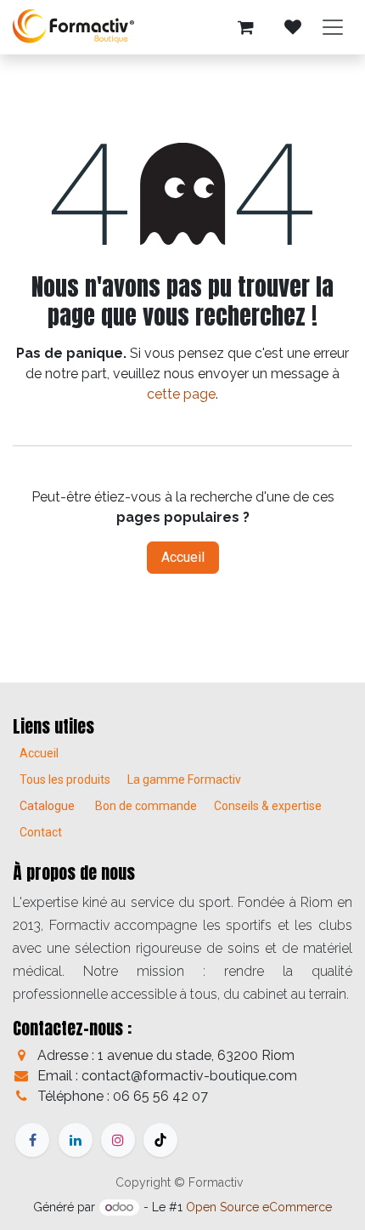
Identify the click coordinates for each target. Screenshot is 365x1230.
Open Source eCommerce (259, 1207)
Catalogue (47, 806)
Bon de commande (146, 806)
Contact (41, 832)
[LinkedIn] (76, 1140)
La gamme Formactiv (184, 779)
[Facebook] (32, 1140)
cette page (181, 394)
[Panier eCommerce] (245, 27)
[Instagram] (118, 1140)
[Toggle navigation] (332, 28)
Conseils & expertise (268, 806)
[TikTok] (160, 1140)
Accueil (183, 557)
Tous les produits (65, 779)
